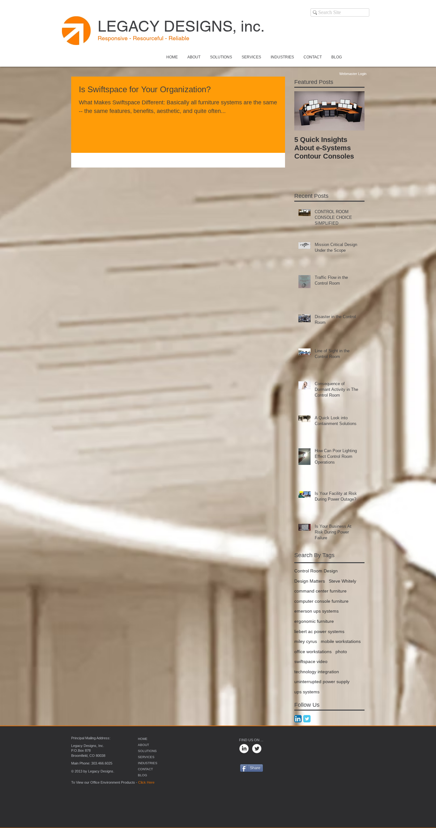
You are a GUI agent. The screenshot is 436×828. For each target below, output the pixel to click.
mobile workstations (341, 641)
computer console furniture (321, 601)
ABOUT (143, 745)
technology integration (316, 671)
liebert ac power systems (319, 631)
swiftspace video (310, 661)
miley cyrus (305, 641)
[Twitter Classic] (307, 718)
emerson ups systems (316, 611)
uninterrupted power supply (322, 681)
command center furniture (320, 590)
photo (341, 651)
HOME (142, 739)
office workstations (313, 651)
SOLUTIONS (147, 751)
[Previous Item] (304, 111)
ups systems (306, 691)
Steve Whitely (342, 581)
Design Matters (309, 581)
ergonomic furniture (314, 621)
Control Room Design (316, 570)
